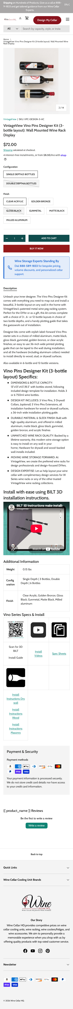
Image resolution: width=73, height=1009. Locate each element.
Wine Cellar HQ (17, 1000)
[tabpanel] (36, 517)
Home (6, 39)
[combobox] (36, 28)
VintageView (9, 119)
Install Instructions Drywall (16, 698)
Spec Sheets (59, 653)
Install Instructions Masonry (15, 728)
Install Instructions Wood (15, 713)
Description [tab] (10, 288)
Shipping (7, 150)
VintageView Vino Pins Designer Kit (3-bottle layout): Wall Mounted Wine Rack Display (35, 43)
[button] (27, 18)
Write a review (37, 825)
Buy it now (36, 248)
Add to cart (49, 238)
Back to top (36, 854)
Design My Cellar (47, 20)
